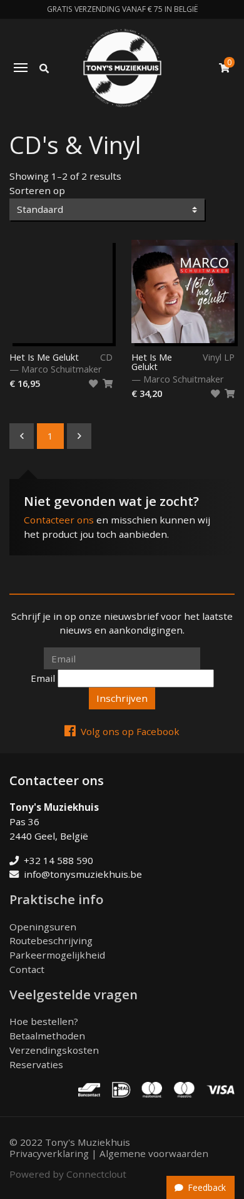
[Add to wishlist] (93, 384)
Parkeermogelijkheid (57, 955)
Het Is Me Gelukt (44, 357)
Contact (26, 969)
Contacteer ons (59, 519)
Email (43, 678)
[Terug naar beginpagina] (122, 68)
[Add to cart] (108, 384)
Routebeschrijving (51, 940)
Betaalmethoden (47, 1035)
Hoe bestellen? (43, 1021)
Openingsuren (42, 926)
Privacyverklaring (49, 1153)
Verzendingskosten (54, 1050)
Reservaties (36, 1064)
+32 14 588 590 (58, 860)
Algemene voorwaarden (153, 1153)
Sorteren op (37, 190)
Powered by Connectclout (67, 1174)
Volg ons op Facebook (130, 731)
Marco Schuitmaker (61, 369)
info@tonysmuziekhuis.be (83, 874)
